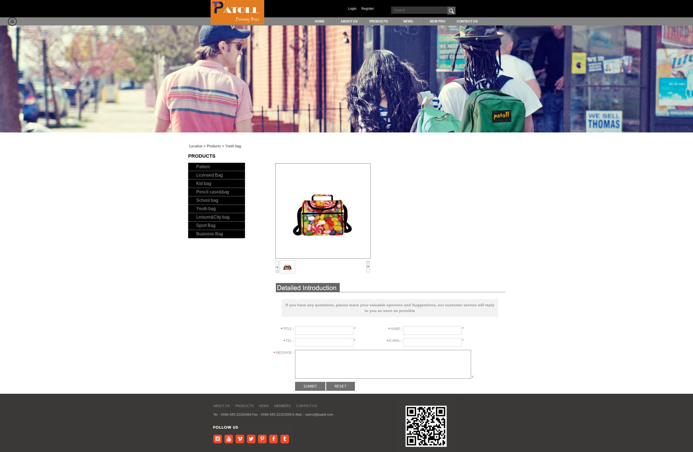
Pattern (203, 166)
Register (367, 9)
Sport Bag (205, 225)
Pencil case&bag (212, 192)
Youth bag (206, 208)
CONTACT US (467, 21)
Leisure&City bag (213, 217)
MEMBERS (282, 406)
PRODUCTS (379, 21)
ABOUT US (349, 21)
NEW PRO (437, 21)
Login (352, 9)
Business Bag (209, 234)
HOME (320, 21)
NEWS (408, 21)
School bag (207, 200)
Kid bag (203, 183)
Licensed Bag (209, 175)
